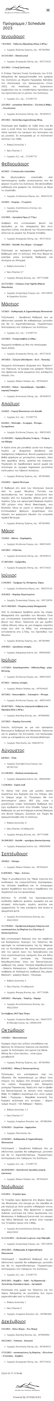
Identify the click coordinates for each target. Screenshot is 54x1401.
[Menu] (48, 10)
